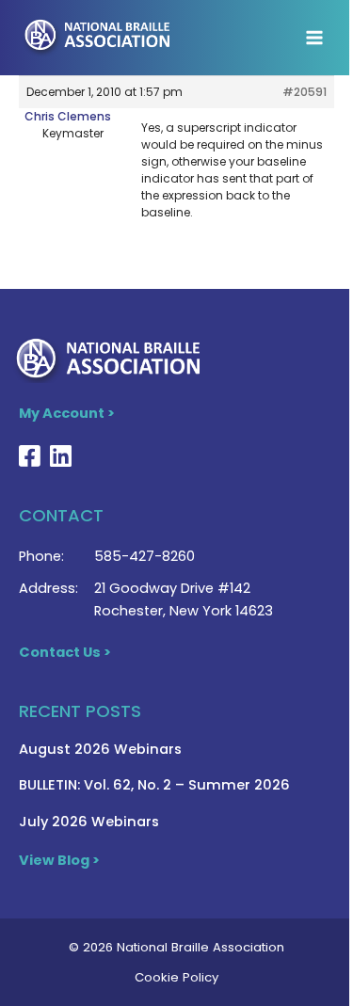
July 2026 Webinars (89, 821)
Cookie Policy (176, 977)
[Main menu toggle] (314, 37)
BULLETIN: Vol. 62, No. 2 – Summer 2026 (154, 784)
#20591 (304, 92)
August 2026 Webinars (100, 749)
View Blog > (59, 860)
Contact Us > (65, 652)
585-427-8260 (144, 556)
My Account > (67, 413)
